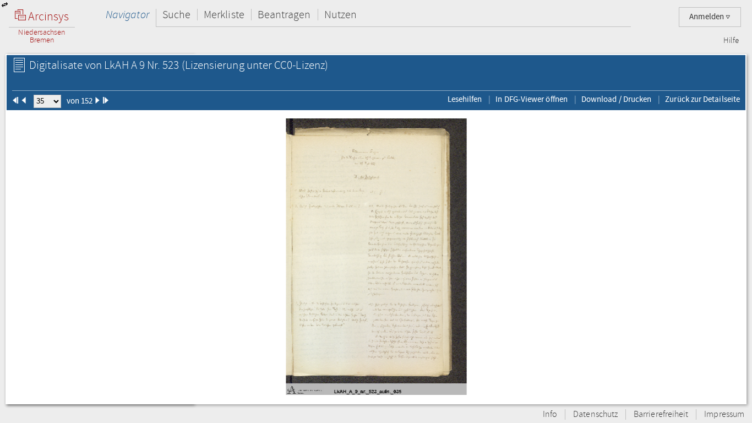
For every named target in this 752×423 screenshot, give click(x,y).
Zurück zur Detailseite (702, 99)
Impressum (724, 414)
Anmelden (707, 17)
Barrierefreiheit (661, 414)
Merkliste (224, 14)
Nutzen (340, 14)
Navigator (127, 14)
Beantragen (284, 14)
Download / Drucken (616, 99)
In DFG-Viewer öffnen (531, 99)
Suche (176, 14)
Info (550, 414)
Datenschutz (595, 414)
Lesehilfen (465, 99)
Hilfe (731, 41)
